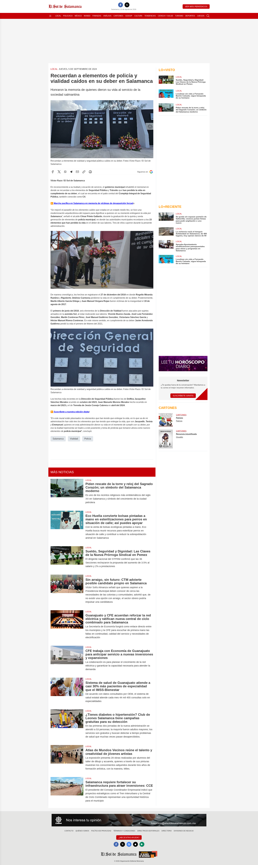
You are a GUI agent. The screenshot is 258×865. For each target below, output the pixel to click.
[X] (127, 4)
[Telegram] (71, 172)
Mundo (87, 16)
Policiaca (68, 16)
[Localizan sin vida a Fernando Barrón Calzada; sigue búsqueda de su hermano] (166, 259)
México (78, 16)
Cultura (138, 16)
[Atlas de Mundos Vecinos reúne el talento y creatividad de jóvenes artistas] (67, 759)
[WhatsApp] (65, 172)
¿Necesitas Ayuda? (129, 837)
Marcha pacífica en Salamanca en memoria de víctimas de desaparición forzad (93, 203)
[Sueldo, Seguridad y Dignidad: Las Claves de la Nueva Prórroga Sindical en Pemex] (67, 558)
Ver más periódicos (196, 6)
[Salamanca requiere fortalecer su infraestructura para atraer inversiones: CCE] (67, 791)
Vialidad (74, 439)
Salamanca (58, 439)
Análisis (107, 16)
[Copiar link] (84, 172)
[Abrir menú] (50, 16)
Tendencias (150, 16)
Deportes (190, 16)
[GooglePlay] (141, 844)
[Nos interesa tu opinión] (129, 820)
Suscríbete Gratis (183, 396)
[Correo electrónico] (77, 172)
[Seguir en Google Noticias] (151, 172)
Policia (87, 439)
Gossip (128, 16)
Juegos (200, 16)
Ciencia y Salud (165, 16)
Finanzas (96, 16)
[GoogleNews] (129, 844)
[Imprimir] (90, 172)
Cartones (118, 16)
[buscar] (208, 15)
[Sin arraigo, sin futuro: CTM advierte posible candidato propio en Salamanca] (67, 591)
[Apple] (135, 844)
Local (58, 16)
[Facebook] (120, 4)
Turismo (179, 16)
